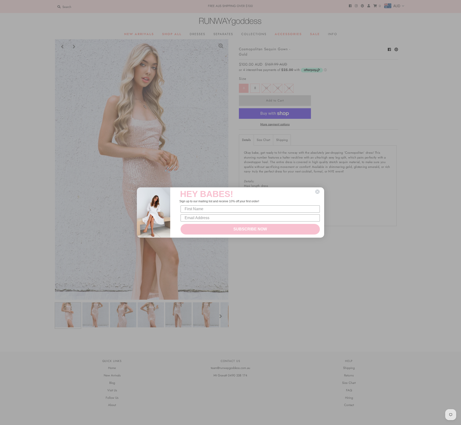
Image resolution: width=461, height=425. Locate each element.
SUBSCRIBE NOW (250, 229)
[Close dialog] (317, 191)
